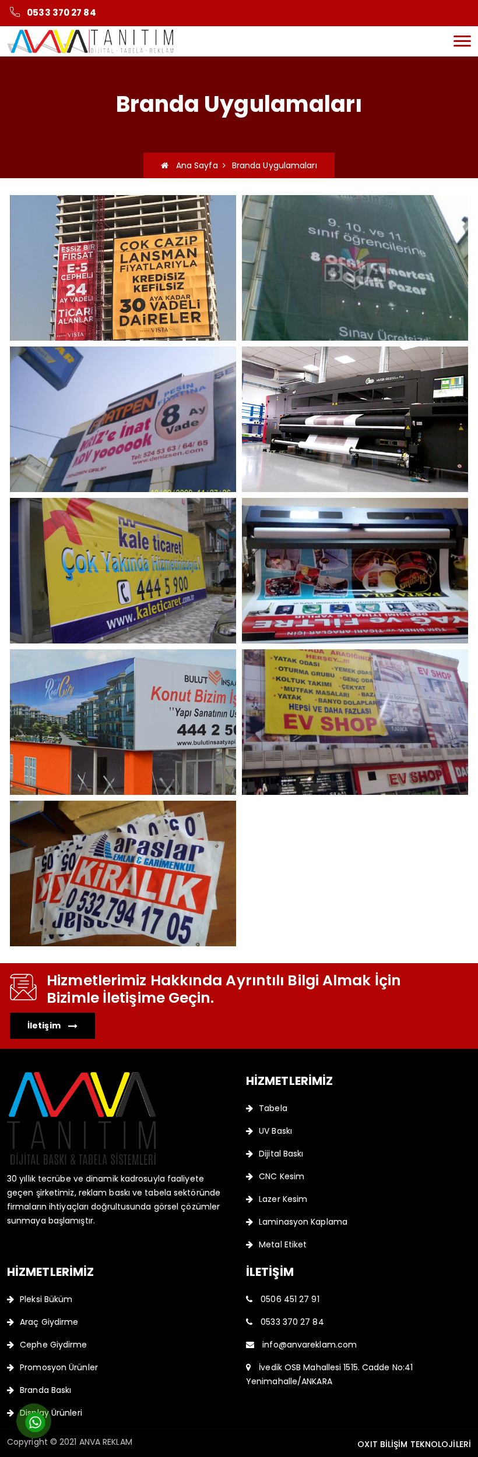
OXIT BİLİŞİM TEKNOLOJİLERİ (414, 1444)
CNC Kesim (281, 1176)
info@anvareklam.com (308, 1344)
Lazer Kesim (283, 1199)
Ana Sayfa (192, 165)
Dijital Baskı (281, 1153)
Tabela (273, 1108)
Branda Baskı (45, 1390)
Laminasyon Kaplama (303, 1222)
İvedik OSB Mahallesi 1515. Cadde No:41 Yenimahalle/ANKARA (329, 1374)
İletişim (44, 1025)
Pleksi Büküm (46, 1299)
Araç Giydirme (49, 1322)
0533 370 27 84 (61, 12)
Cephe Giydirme (53, 1344)
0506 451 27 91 (288, 1299)
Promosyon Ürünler (59, 1367)
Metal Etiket (283, 1244)
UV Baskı (275, 1131)
